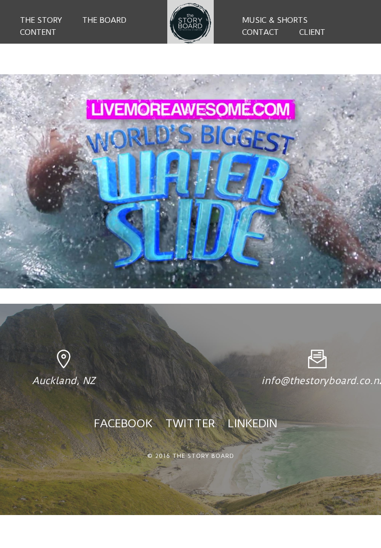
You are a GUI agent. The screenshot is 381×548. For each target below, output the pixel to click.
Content (38, 32)
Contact (260, 32)
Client (312, 32)
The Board (104, 20)
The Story (41, 20)
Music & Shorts (275, 20)
